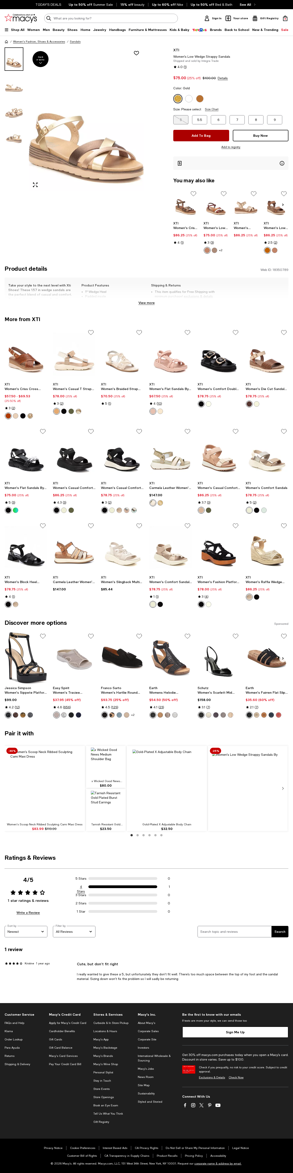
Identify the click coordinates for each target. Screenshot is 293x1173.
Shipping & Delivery (17, 1064)
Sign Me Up (235, 1032)
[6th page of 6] (161, 835)
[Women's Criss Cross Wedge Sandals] (26, 354)
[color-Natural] (264, 715)
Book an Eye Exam (105, 1105)
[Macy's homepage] (6, 42)
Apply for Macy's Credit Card (67, 1023)
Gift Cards (55, 1039)
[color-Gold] (30, 416)
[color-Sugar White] (208, 715)
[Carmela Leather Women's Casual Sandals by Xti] (170, 453)
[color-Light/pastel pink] (153, 411)
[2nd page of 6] (137, 835)
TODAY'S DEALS (48, 4)
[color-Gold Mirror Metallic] (23, 715)
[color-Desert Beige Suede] (126, 715)
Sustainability (146, 1093)
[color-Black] (23, 416)
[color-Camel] (207, 250)
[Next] (283, 204)
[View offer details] (230, 163)
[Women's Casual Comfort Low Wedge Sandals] (122, 453)
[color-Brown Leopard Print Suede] (112, 715)
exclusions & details (198, 296)
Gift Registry (101, 1122)
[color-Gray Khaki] (56, 715)
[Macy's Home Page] (21, 18)
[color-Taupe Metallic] (167, 715)
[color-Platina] (230, 715)
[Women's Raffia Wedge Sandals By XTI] (267, 547)
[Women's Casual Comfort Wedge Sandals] (219, 453)
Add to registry (230, 147)
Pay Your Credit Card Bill (65, 1064)
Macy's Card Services (63, 1056)
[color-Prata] (223, 715)
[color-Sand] (126, 510)
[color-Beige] (214, 250)
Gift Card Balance (60, 1047)
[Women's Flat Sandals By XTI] (170, 354)
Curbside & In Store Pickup (110, 1023)
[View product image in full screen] (35, 185)
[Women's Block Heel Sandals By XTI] (26, 547)
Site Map (143, 1085)
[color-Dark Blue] (78, 715)
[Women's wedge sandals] (246, 204)
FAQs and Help (14, 1023)
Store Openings (103, 1097)
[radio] (207, 250)
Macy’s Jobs (146, 1068)
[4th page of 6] (149, 835)
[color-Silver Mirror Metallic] (30, 715)
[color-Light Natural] (256, 715)
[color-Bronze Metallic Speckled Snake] (15, 715)
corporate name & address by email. (217, 1163)
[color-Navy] (271, 715)
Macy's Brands (103, 1056)
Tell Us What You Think (108, 1113)
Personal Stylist (103, 1072)
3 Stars (81, 895)
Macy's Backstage (105, 1047)
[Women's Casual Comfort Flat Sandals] (74, 453)
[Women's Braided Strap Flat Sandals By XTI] (122, 354)
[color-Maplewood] (216, 715)
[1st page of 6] (131, 835)
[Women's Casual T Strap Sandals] (74, 354)
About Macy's (146, 1023)
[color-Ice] (15, 416)
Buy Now (260, 135)
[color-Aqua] (134, 510)
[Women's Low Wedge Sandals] (276, 204)
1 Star (81, 911)
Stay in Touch (102, 1080)
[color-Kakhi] (153, 503)
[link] (185, 233)
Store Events (101, 1089)
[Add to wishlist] (136, 53)
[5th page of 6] (155, 835)
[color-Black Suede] (104, 715)
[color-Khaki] (71, 411)
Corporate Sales (148, 1031)
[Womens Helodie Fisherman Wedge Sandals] (170, 658)
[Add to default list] (193, 193)
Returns (9, 1056)
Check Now (236, 1077)
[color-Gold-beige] (160, 503)
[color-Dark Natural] (160, 715)
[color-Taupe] (267, 250)
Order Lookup (13, 1039)
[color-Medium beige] (160, 411)
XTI (176, 50)
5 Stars (81, 878)
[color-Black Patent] (8, 715)
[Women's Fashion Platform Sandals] (219, 547)
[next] (283, 788)
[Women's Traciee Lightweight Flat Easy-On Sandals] (74, 658)
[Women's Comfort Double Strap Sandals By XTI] (219, 354)
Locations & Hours (105, 1031)
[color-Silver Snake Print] (64, 715)
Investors (143, 1047)
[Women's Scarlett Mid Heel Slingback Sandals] (219, 658)
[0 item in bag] (285, 18)
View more (146, 303)
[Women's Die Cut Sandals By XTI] (267, 354)
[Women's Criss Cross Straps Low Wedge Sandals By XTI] (185, 204)
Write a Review (28, 912)
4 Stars (81, 887)
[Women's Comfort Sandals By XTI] (170, 547)
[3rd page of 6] (143, 835)
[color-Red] (278, 715)
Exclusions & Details (212, 1077)
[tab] (14, 59)
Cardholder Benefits (62, 1031)
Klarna (9, 1031)
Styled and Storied (150, 1101)
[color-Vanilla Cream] (175, 715)
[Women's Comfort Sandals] (267, 453)
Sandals (75, 41)
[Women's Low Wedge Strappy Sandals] (215, 204)
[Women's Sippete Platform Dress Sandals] (26, 658)
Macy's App (101, 1039)
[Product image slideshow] (86, 119)
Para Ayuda (12, 1047)
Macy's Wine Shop (105, 1064)
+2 (220, 250)
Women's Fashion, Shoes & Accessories (39, 41)
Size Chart (211, 109)
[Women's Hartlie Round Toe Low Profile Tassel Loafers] (122, 658)
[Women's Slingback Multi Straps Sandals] (122, 547)
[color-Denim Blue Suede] (119, 715)
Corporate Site (147, 1039)
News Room (146, 1077)
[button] (74, 119)
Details (223, 78)
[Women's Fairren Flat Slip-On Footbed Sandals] (267, 658)
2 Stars (81, 903)
